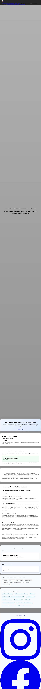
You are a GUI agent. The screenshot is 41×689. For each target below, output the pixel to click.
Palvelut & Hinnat (22, 4)
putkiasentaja (9, 564)
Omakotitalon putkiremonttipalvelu (8, 602)
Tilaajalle (5, 3)
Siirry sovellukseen (10, 4)
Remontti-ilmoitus (26, 582)
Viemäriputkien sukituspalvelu (7, 593)
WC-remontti (28, 599)
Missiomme (17, 4)
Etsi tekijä (12, 3)
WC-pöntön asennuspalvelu (7, 599)
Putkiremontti (32, 593)
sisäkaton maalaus (5, 582)
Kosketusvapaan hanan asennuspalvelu (24, 605)
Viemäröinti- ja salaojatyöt (18, 599)
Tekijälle (16, 3)
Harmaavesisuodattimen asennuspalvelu (9, 605)
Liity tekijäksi (5, 570)
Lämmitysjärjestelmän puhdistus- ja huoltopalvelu (24, 602)
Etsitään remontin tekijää (6, 584)
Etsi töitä (19, 3)
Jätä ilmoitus (9, 3)
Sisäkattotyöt (5, 580)
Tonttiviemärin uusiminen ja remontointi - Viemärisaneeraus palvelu (13, 596)
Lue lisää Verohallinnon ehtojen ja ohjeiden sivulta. (18, 463)
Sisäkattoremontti (11, 580)
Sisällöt (14, 4)
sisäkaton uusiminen (19, 580)
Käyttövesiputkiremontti (30, 596)
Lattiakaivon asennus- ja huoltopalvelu (21, 593)
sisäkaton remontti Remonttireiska (15, 582)
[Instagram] (20, 659)
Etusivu (3, 3)
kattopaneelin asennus (28, 580)
